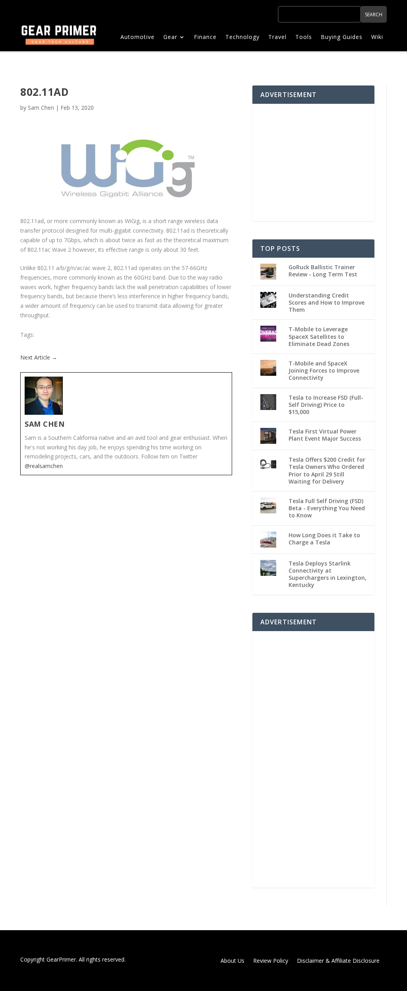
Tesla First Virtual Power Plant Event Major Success (325, 434)
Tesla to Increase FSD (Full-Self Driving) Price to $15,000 (326, 405)
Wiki (377, 37)
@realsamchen (44, 466)
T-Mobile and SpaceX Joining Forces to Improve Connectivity (324, 370)
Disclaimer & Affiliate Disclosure (338, 961)
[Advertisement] (320, 161)
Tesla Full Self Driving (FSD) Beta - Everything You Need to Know (327, 508)
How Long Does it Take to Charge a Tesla (324, 538)
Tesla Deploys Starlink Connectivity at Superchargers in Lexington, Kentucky (327, 574)
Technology (242, 37)
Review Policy (270, 961)
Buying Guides (341, 37)
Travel (277, 37)
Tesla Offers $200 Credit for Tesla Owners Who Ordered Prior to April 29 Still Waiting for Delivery (327, 470)
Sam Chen (41, 107)
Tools (303, 37)
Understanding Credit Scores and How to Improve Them (326, 302)
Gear (170, 37)
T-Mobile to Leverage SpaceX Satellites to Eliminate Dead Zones (319, 336)
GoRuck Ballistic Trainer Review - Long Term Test (323, 270)
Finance (205, 37)
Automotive (137, 37)
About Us (232, 961)
